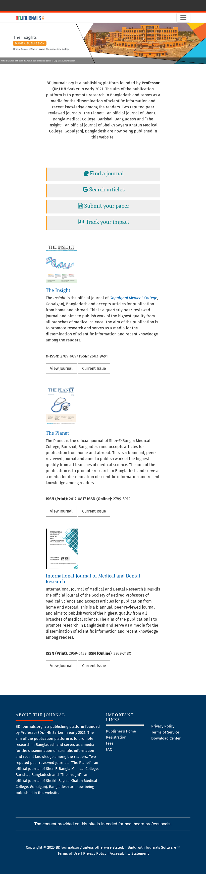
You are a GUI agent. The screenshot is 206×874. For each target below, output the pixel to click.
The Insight (58, 290)
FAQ (109, 749)
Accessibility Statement (129, 853)
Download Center (166, 738)
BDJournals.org (69, 847)
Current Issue (94, 368)
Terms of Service (165, 732)
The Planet (57, 433)
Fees (109, 743)
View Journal (61, 368)
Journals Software (161, 847)
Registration (116, 737)
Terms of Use (69, 853)
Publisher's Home (121, 731)
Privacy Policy (162, 726)
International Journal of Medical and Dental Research (93, 578)
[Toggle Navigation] (183, 18)
